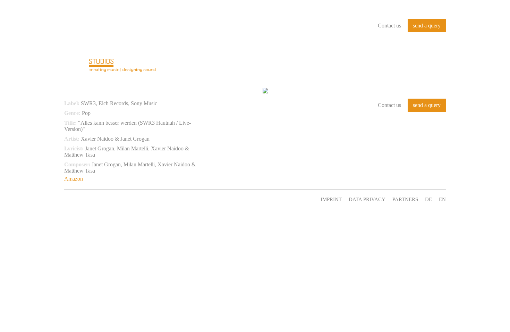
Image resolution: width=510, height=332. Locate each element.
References (354, 60)
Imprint (331, 199)
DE (428, 199)
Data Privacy (367, 199)
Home (222, 60)
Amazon (73, 179)
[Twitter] (164, 197)
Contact (431, 60)
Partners (405, 199)
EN (442, 199)
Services (395, 60)
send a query (427, 25)
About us (254, 60)
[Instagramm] (173, 197)
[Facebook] (155, 197)
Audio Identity (302, 60)
